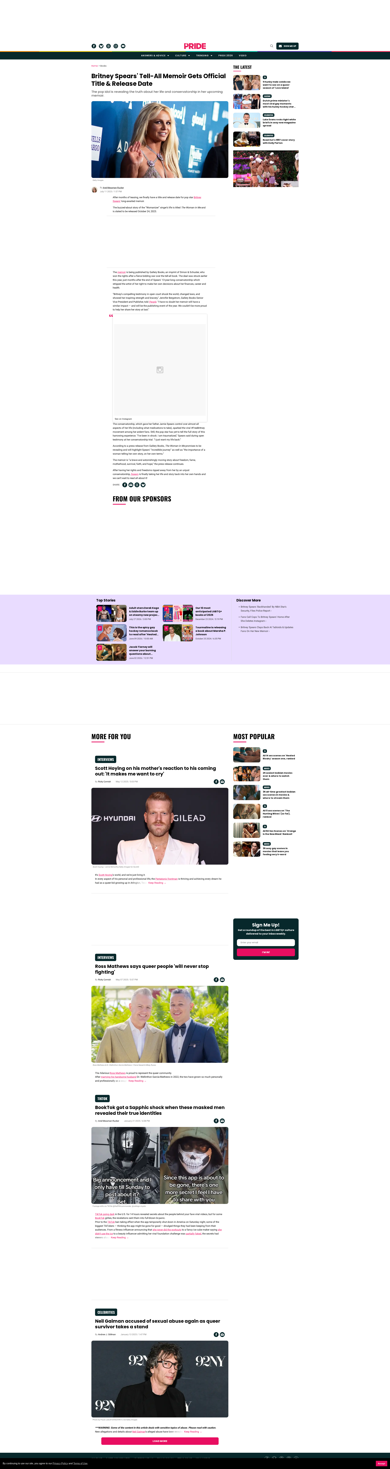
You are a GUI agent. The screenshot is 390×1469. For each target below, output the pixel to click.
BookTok (100, 1218)
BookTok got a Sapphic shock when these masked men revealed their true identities (160, 1110)
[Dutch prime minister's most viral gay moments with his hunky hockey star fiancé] (246, 101)
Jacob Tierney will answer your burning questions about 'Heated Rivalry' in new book (143, 654)
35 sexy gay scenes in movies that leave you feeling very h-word (276, 851)
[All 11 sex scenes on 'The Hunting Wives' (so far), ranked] (246, 811)
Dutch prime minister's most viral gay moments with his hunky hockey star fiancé (278, 105)
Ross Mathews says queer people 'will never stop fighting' (152, 969)
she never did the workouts (167, 1229)
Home (94, 66)
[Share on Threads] (137, 484)
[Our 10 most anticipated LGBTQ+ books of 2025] (178, 613)
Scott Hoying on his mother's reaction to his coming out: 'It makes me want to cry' (155, 771)
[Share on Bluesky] (143, 484)
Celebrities (268, 115)
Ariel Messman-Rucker (113, 187)
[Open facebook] (93, 46)
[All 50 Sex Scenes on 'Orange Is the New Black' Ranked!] (246, 830)
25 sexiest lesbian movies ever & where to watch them (277, 776)
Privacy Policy (60, 1463)
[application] (266, 168)
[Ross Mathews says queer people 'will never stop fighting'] (159, 1024)
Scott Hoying (105, 874)
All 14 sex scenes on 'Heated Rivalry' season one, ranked (279, 757)
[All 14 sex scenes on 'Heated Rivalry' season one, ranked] (246, 754)
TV (265, 77)
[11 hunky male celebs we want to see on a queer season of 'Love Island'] (246, 82)
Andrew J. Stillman (107, 1334)
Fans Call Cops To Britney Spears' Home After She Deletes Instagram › (265, 618)
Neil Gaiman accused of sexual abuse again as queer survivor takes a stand (157, 1324)
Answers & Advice (153, 55)
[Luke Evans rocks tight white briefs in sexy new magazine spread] (246, 120)
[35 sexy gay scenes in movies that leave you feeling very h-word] (246, 849)
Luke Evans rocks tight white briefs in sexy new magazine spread (279, 122)
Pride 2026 (225, 55)
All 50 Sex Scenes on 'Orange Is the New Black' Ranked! (279, 832)
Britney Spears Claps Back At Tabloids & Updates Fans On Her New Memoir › (267, 629)
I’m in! (266, 952)
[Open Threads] (108, 46)
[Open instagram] (115, 46)
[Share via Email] (130, 484)
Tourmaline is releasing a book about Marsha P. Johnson (210, 631)
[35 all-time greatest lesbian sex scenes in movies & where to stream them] (246, 792)
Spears (134, 474)
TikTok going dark (104, 1214)
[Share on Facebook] (124, 484)
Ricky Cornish (104, 781)
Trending (202, 55)
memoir (121, 272)
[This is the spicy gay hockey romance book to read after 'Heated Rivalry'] (111, 633)
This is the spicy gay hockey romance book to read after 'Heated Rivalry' (143, 633)
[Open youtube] (123, 46)
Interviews (106, 759)
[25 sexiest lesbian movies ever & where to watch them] (246, 773)
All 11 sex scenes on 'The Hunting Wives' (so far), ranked (276, 813)
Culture (180, 55)
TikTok (102, 1098)
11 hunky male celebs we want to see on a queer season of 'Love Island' (277, 85)
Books (103, 66)
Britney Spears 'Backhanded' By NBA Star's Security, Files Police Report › (263, 608)
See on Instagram (123, 419)
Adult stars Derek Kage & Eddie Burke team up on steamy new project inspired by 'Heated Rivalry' (144, 615)
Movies (266, 768)
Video (243, 55)
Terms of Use (80, 1463)
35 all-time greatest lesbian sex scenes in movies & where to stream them (279, 795)
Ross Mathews (118, 1073)
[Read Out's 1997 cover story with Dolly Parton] (246, 139)
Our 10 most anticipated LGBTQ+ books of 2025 (208, 611)
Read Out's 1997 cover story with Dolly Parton (279, 141)
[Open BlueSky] (101, 46)
